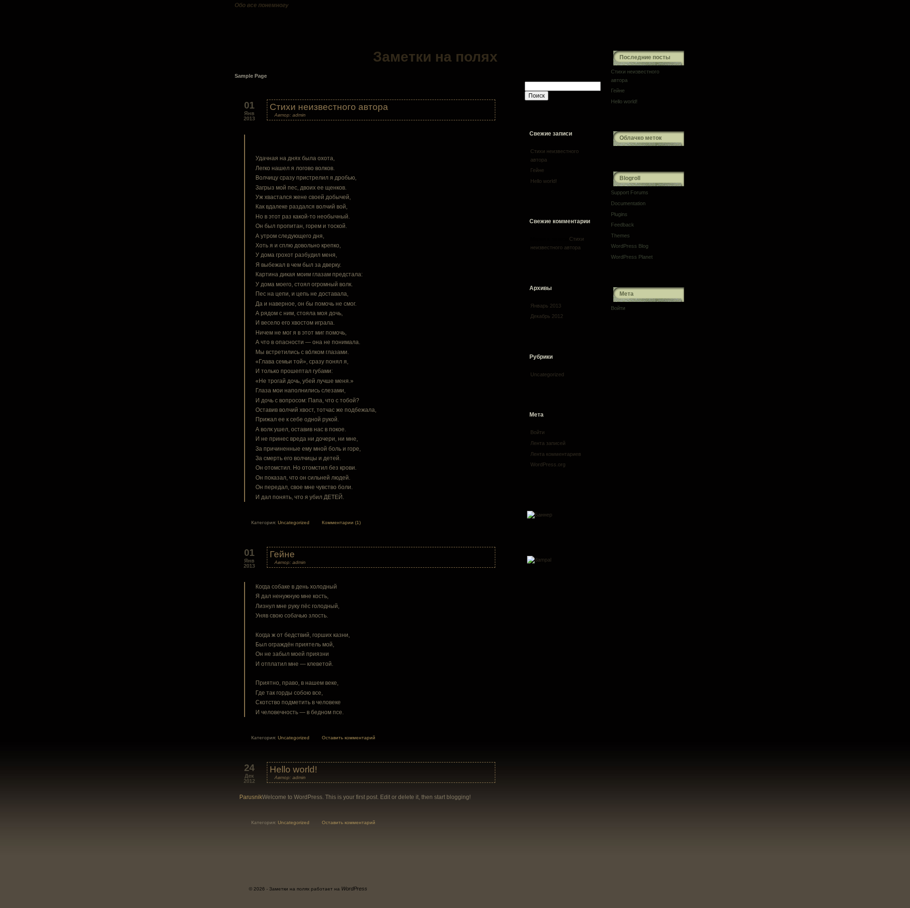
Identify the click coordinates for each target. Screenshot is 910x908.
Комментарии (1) (341, 522)
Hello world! (293, 769)
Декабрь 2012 (546, 316)
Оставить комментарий (348, 737)
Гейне (282, 554)
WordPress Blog (629, 246)
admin (299, 115)
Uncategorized (293, 522)
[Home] (362, 35)
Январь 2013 (545, 306)
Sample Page (251, 76)
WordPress (354, 888)
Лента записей (547, 443)
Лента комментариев (555, 454)
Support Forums (629, 192)
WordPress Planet (632, 257)
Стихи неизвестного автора (329, 107)
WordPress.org (547, 464)
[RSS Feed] (643, 19)
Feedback (622, 224)
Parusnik (250, 797)
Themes (620, 235)
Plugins (619, 214)
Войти (537, 432)
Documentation (628, 203)
